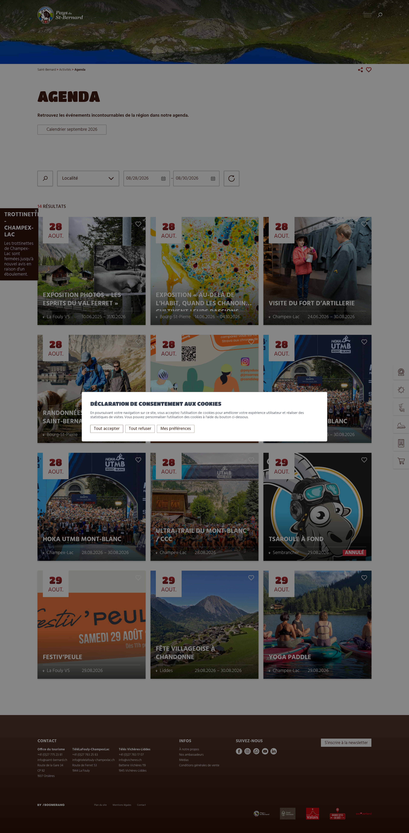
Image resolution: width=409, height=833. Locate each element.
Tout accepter (107, 428)
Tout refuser (140, 428)
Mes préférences (175, 428)
